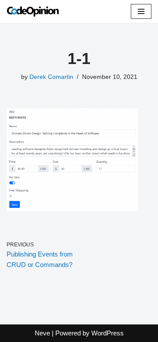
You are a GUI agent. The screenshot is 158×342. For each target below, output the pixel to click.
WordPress (107, 333)
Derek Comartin (51, 77)
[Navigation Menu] (141, 11)
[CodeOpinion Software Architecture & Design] (33, 11)
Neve (42, 333)
